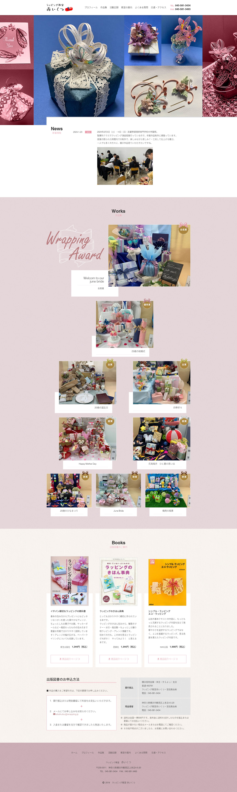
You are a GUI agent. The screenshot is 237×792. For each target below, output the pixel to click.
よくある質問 (141, 7)
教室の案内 (126, 7)
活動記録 (114, 7)
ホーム (74, 752)
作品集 (103, 7)
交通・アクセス (158, 7)
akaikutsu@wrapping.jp (66, 714)
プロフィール (91, 7)
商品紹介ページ (69, 659)
